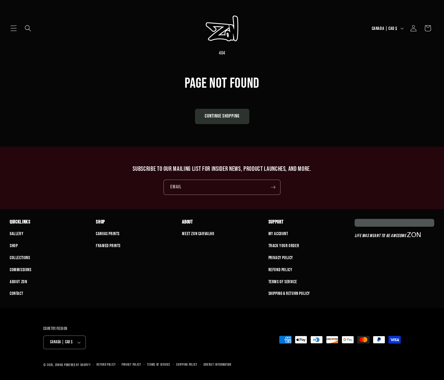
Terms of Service (282, 282)
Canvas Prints (108, 233)
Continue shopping (222, 116)
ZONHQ (59, 365)
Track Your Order (283, 245)
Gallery (16, 233)
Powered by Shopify (77, 365)
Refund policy (106, 364)
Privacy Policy (280, 257)
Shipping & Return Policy (289, 293)
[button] (14, 28)
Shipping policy (186, 364)
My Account (278, 233)
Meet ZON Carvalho (198, 233)
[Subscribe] (273, 187)
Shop (14, 245)
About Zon (18, 282)
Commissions (21, 269)
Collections (20, 257)
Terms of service (158, 364)
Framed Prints (108, 245)
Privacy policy (131, 364)
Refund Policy (280, 269)
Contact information (217, 364)
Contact (16, 293)
